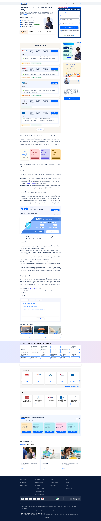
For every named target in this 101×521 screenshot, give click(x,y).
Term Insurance (25, 38)
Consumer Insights (53, 485)
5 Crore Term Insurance (24, 352)
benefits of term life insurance (39, 290)
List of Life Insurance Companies (72, 386)
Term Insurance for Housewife (44, 352)
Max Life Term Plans (50, 400)
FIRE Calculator (53, 357)
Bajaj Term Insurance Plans (62, 401)
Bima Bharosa (24, 503)
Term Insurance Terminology (63, 352)
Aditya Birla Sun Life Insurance (27, 378)
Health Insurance (24, 485)
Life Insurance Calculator (73, 349)
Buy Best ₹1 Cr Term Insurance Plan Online (30, 306)
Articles (51, 479)
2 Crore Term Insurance (34, 352)
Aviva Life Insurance (50, 377)
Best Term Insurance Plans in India (29, 303)
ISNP (67, 485)
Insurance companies (54, 482)
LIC (71, 357)
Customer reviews (53, 481)
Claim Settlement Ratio (34, 354)
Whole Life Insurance (44, 349)
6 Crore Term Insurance (71, 427)
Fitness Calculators (40, 481)
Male (62, 12)
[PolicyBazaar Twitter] (74, 499)
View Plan (55, 210)
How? (32, 300)
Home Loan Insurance (34, 357)
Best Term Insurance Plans (74, 408)
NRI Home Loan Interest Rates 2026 (69, 462)
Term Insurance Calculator (73, 347)
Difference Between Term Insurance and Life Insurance (32, 312)
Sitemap (67, 481)
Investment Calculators (40, 479)
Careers (67, 482)
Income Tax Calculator (39, 482)
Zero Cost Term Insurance (73, 355)
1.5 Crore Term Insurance (63, 355)
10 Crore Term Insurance (43, 355)
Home (21, 38)
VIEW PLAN (35, 158)
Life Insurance (23, 349)
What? (24, 300)
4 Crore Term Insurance (48, 427)
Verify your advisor (69, 488)
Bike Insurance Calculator (39, 494)
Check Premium (54, 68)
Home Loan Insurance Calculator (44, 357)
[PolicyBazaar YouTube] (79, 499)
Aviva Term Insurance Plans (38, 401)
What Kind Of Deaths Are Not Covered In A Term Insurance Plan (34, 309)
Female (68, 12)
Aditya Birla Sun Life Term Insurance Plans (27, 401)
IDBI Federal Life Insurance (39, 378)
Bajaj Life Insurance (73, 377)
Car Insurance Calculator (39, 492)
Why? (39, 300)
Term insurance (23, 138)
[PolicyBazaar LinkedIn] (76, 499)
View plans (26, 431)
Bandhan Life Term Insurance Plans (73, 401)
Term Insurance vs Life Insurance (54, 349)
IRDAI (20, 503)
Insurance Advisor (23, 357)
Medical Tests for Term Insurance (74, 352)
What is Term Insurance (64, 349)
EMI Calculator (63, 357)
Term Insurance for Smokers (54, 355)
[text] (76, 71)
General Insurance (24, 479)
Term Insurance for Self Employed (24, 355)
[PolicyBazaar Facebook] (71, 499)
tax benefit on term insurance (42, 191)
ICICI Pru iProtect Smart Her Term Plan (29, 462)
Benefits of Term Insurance (53, 352)
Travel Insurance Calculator (40, 491)
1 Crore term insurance (30, 183)
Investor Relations (69, 489)
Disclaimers (23, 364)
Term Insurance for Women (44, 347)
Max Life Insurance (62, 377)
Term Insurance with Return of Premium (34, 349)
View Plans (52, 231)
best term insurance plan (32, 288)
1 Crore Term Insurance (25, 427)
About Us (67, 479)
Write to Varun (72, 98)
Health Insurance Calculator (40, 489)
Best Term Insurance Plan (34, 347)
